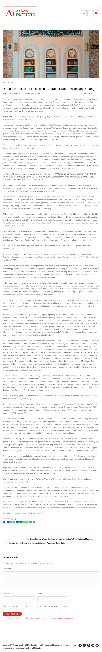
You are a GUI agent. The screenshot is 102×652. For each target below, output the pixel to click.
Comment (29, 94)
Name (6, 594)
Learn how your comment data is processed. (54, 618)
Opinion (37, 94)
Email (40, 594)
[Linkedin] (19, 522)
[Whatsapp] (25, 522)
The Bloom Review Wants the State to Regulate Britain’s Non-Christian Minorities (59, 539)
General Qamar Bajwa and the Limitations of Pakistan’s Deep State (37, 543)
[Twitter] (12, 522)
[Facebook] (6, 522)
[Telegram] (32, 522)
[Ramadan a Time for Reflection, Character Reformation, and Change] (51, 54)
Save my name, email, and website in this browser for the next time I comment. (36, 606)
